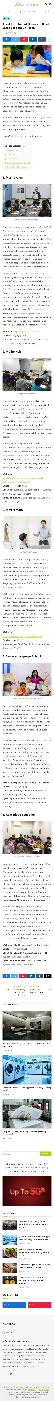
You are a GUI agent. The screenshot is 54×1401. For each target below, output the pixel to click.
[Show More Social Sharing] (49, 39)
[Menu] (4, 4)
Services (6, 19)
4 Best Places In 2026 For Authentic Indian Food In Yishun (31, 1280)
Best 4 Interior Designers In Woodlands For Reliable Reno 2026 (33, 1224)
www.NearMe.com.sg (17, 1387)
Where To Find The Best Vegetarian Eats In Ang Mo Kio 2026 (34, 1252)
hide (24, 146)
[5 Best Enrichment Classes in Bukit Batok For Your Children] (27, 61)
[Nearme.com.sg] (27, 4)
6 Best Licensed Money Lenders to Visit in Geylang (15, 992)
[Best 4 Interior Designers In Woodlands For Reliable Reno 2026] (27, 1025)
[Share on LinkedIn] (33, 39)
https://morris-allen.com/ (26, 331)
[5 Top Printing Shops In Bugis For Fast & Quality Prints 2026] (27, 1113)
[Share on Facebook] (7, 39)
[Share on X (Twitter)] (15, 39)
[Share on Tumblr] (42, 39)
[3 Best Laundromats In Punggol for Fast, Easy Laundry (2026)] (27, 1069)
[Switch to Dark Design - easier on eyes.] (46, 4)
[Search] (50, 4)
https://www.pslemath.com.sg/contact (22, 636)
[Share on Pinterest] (24, 39)
